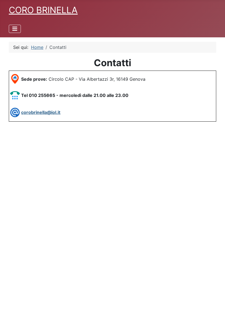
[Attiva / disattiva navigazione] (15, 29)
